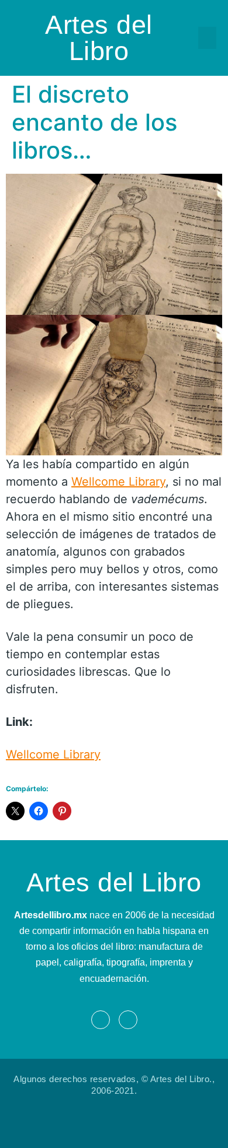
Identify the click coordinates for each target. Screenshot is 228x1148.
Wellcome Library (118, 482)
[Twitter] (128, 1019)
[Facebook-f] (100, 1019)
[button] (207, 38)
